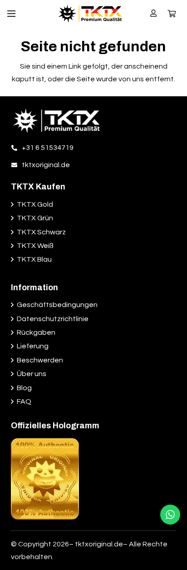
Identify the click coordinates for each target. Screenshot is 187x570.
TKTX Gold (35, 204)
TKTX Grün (35, 218)
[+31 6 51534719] (16, 147)
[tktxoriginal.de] (16, 165)
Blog (24, 388)
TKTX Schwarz (41, 232)
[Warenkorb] (172, 13)
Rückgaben (36, 332)
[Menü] (11, 13)
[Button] (153, 13)
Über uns (31, 373)
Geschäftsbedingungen (57, 304)
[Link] (90, 14)
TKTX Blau (34, 259)
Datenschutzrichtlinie (53, 318)
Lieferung (33, 346)
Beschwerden (40, 360)
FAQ (24, 401)
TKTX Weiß (35, 245)
